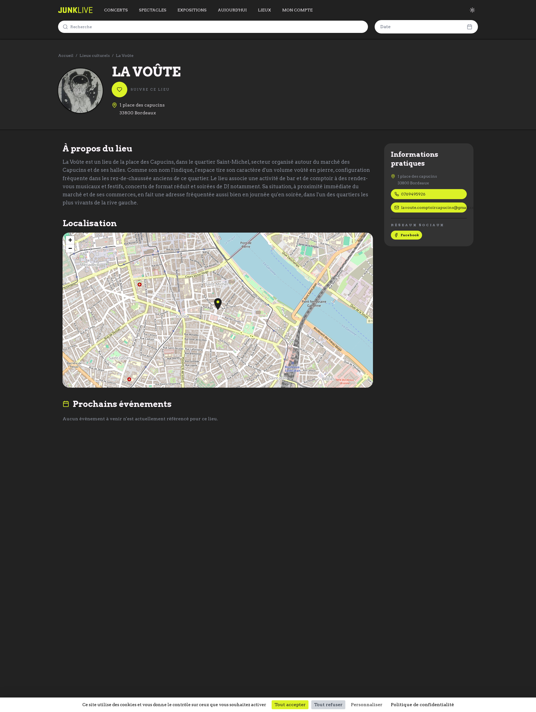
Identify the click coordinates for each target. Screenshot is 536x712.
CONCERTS (116, 10)
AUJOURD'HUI (232, 10)
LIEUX (264, 10)
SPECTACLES (152, 10)
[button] (218, 304)
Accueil (65, 55)
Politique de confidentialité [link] (422, 704)
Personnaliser (366, 704)
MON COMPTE (297, 10)
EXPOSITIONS (192, 10)
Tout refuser (328, 704)
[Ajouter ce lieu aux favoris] (119, 89)
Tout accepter (290, 704)
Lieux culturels (95, 55)
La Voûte (124, 55)
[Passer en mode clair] (472, 10)
